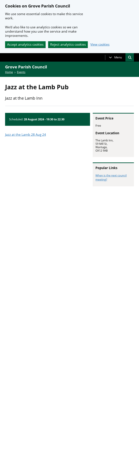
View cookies (100, 44)
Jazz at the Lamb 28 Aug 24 (25, 134)
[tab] (115, 57)
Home (9, 72)
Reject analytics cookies (68, 44)
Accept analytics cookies (25, 44)
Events (21, 72)
